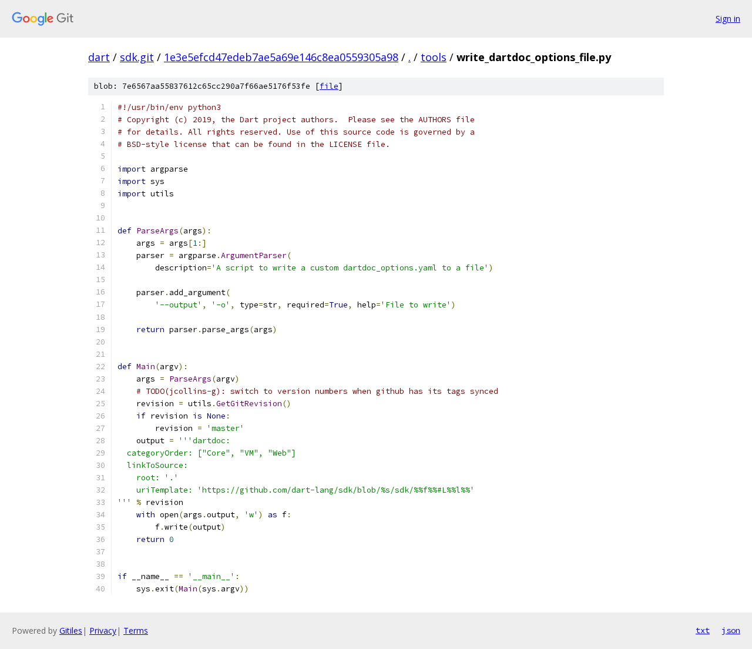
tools (433, 57)
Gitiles (70, 630)
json (730, 630)
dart (99, 57)
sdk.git (137, 57)
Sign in (728, 18)
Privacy (102, 630)
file (329, 86)
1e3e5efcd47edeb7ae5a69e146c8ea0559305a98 (281, 57)
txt (703, 630)
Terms (135, 630)
